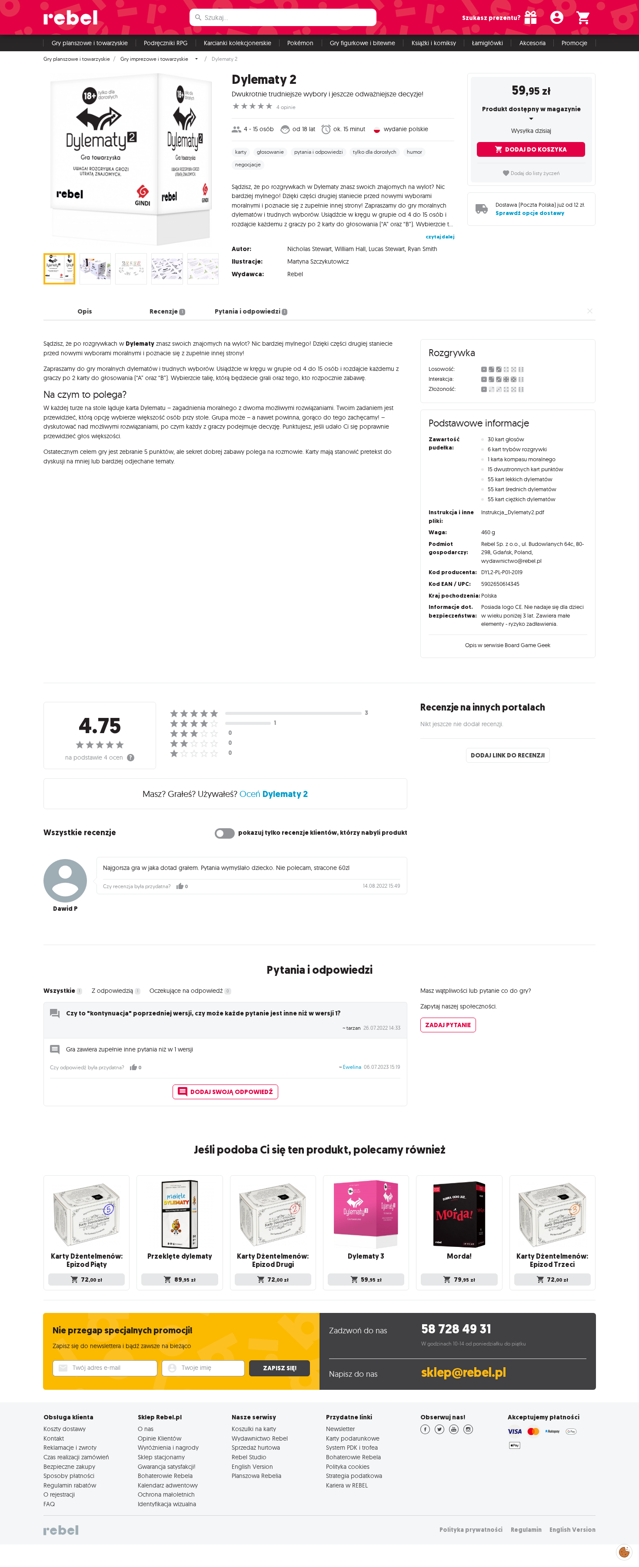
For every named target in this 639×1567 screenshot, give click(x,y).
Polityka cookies (347, 1467)
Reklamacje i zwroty (70, 1447)
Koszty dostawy (64, 1429)
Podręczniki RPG (165, 43)
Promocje (574, 43)
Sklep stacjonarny (161, 1457)
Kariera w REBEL (347, 1485)
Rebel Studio (249, 1457)
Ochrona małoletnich (166, 1494)
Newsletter (340, 1429)
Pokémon (300, 43)
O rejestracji (59, 1494)
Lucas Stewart (387, 249)
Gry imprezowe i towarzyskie (154, 59)
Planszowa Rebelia (256, 1476)
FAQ (49, 1504)
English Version (252, 1467)
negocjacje (248, 165)
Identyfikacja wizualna (167, 1504)
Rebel (295, 274)
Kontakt (53, 1438)
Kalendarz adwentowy (168, 1485)
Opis (84, 311)
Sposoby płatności (68, 1476)
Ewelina (352, 1067)
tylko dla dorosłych (374, 152)
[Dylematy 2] (131, 160)
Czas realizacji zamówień (76, 1457)
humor (414, 152)
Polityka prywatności (471, 1530)
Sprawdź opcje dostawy (530, 213)
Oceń (274, 793)
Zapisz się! (279, 1368)
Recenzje (166, 311)
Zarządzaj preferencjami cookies (624, 1550)
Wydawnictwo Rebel (260, 1438)
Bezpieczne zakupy (69, 1467)
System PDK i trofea (352, 1447)
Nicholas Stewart (309, 249)
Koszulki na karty (254, 1429)
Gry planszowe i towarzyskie (90, 43)
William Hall (350, 249)
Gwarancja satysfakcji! (167, 1467)
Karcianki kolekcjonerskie (237, 43)
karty (240, 152)
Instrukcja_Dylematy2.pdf (512, 512)
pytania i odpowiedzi (318, 152)
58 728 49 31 (456, 1329)
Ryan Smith (422, 249)
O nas (145, 1429)
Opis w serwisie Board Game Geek (507, 644)
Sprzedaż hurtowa (256, 1447)
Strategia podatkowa (354, 1476)
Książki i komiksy (434, 43)
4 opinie (286, 107)
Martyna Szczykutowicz (318, 261)
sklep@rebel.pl (463, 1372)
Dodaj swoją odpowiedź (231, 1092)
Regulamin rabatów (69, 1485)
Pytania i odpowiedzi (250, 311)
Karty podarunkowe (352, 1438)
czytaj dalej (440, 236)
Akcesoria (532, 43)
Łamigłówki (487, 43)
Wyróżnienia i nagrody (168, 1447)
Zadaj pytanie (448, 1025)
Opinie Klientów (159, 1438)
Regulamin (526, 1530)
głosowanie (270, 152)
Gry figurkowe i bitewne (362, 43)
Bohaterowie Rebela (165, 1476)
